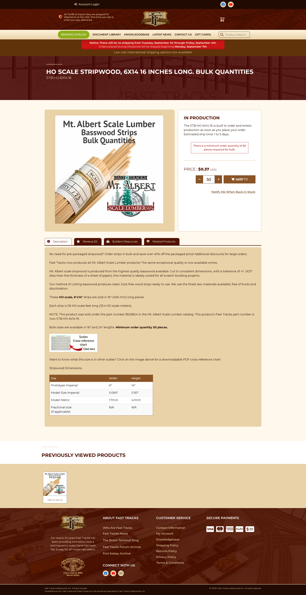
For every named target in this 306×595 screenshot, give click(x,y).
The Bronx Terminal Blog (121, 540)
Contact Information (170, 528)
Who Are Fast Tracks (117, 528)
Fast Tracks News (115, 533)
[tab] (59, 241)
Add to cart (242, 179)
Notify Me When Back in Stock (233, 192)
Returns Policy (166, 551)
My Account (164, 533)
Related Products (163, 241)
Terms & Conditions (170, 563)
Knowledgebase (167, 539)
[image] (109, 169)
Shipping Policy (167, 545)
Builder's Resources (125, 241)
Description (60, 241)
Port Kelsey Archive (117, 553)
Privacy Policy (166, 557)
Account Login (88, 4)
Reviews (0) (89, 241)
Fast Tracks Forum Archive (122, 547)
